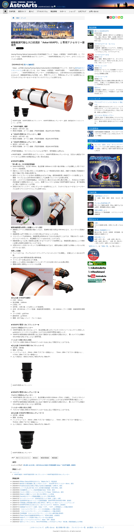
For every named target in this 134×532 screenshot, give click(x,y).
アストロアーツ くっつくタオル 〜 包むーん (108, 103)
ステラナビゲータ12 (101, 55)
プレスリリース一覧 (78, 527)
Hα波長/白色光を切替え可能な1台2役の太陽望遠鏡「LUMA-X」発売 (41, 486)
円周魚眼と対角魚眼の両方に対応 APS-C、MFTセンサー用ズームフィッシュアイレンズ (47, 503)
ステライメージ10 (100, 76)
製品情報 (54, 11)
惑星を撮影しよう (100, 210)
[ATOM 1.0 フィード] (119, 17)
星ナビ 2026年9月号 (101, 31)
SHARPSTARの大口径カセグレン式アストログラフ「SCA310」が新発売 (42, 505)
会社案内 (90, 527)
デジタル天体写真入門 (102, 203)
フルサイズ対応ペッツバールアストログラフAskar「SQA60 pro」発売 (42, 492)
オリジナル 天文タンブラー (104, 115)
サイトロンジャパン (23, 458)
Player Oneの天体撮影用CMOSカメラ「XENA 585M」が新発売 (40, 515)
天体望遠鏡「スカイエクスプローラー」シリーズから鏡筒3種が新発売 (41, 513)
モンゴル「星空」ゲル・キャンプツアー (108, 144)
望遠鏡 (55, 458)
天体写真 (12, 11)
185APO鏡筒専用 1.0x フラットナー (34, 474)
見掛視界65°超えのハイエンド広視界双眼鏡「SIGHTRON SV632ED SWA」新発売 (45, 500)
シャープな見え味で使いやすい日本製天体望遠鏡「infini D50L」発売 (41, 488)
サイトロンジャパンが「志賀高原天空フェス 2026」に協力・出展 (40, 498)
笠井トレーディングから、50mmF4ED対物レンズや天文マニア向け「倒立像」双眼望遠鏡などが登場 (51, 522)
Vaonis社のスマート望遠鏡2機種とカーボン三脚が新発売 (37, 496)
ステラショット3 (100, 66)
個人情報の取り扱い (63, 527)
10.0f (100, 79)
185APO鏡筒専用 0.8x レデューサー (58, 474)
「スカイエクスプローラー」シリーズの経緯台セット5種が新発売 (40, 511)
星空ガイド (22, 11)
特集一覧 (105, 246)
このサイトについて (37, 527)
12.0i (100, 57)
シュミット (15, 472)
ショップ (72, 11)
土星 (96, 223)
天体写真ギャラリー (101, 196)
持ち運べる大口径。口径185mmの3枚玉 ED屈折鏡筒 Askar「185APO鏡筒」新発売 (49, 465)
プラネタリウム (42, 11)
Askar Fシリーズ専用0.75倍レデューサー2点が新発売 (36, 517)
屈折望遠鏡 (45, 458)
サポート (63, 11)
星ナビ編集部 (28, 64)
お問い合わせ (93, 11)
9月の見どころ (99, 237)
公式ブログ (82, 11)
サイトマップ (99, 527)
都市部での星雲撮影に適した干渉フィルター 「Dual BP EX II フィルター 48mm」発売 (47, 483)
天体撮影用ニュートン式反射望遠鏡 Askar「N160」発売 (37, 490)
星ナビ (31, 11)
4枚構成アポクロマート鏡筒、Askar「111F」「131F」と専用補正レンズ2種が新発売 (46, 507)
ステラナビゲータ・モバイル (104, 44)
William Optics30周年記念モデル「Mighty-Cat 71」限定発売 (38, 481)
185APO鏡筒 (18, 474)
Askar (36, 458)
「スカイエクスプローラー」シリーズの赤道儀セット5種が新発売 (40, 509)
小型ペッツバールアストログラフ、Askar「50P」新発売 (37, 519)
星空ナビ (97, 87)
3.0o (100, 68)
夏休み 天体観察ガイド (102, 230)
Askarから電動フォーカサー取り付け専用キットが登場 (37, 494)
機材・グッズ (21, 18)
